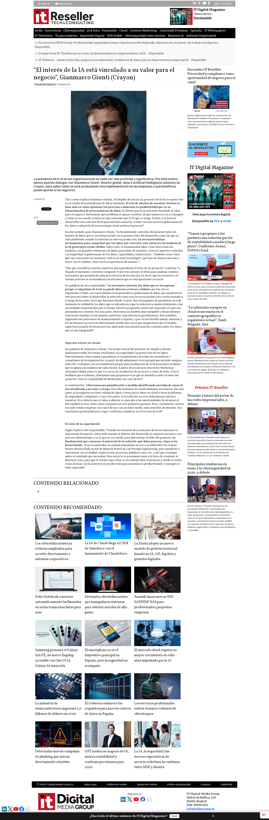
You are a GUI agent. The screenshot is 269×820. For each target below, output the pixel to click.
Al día (38, 30)
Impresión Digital (92, 35)
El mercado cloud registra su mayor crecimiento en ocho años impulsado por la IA (155, 655)
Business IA (176, 35)
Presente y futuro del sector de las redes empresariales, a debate (210, 400)
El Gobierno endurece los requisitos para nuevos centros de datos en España (108, 708)
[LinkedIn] (194, 3)
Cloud (123, 30)
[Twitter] (199, 3)
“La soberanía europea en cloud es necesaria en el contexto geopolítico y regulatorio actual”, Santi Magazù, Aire (207, 316)
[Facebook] (209, 3)
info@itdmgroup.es (200, 808)
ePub (226, 221)
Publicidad (226, 784)
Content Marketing (143, 30)
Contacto (206, 784)
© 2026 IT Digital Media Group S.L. (55, 784)
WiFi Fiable (114, 35)
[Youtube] (204, 3)
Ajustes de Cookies (147, 784)
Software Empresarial (201, 35)
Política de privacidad (179, 784)
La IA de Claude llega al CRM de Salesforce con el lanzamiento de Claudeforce (106, 548)
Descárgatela (202, 18)
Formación (109, 30)
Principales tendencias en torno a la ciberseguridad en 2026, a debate (209, 468)
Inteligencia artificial (47, 223)
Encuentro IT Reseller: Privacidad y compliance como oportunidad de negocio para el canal (211, 76)
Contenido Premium (174, 30)
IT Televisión (44, 35)
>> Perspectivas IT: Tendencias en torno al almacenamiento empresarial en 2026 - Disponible (99, 53)
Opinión (196, 30)
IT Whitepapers (215, 30)
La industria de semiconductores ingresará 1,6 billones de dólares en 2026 (58, 708)
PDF (217, 221)
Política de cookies (117, 784)
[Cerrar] (213, 815)
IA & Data (93, 30)
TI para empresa (66, 35)
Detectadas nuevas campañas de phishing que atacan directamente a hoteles (57, 756)
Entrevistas (53, 30)
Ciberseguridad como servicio (145, 35)
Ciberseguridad (73, 30)
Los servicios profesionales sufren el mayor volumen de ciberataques (155, 708)
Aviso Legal (90, 784)
